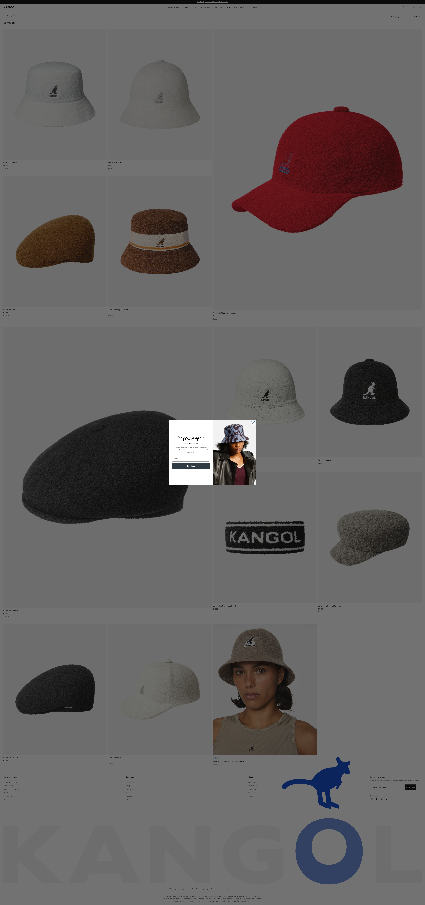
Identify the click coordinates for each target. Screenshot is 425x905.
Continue (191, 466)
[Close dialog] (253, 423)
